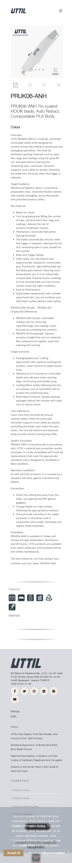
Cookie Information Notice (28, 826)
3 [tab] (39, 70)
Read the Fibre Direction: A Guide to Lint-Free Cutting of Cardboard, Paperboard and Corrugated (36, 757)
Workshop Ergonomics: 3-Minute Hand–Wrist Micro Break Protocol (34, 747)
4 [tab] (43, 70)
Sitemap (15, 711)
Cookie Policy (26, 845)
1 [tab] (31, 69)
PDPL (14, 716)
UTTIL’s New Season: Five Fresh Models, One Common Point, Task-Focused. (34, 736)
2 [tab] (36, 70)
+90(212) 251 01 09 (21, 683)
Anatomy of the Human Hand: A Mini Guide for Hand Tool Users (35, 768)
